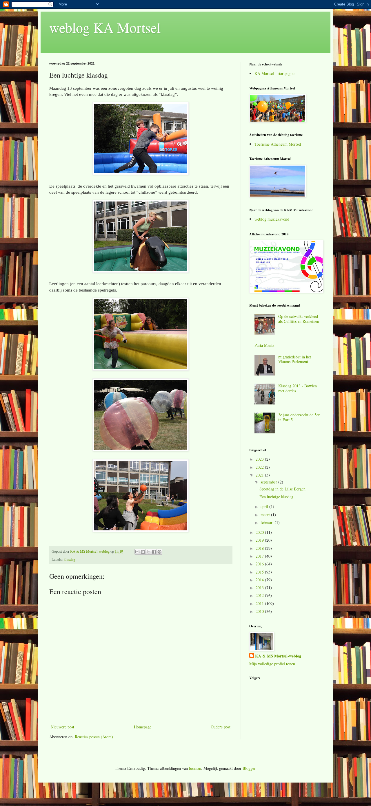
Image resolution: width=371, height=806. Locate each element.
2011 (260, 603)
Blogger (249, 768)
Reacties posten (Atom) (94, 736)
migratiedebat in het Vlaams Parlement (294, 359)
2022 (260, 467)
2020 (260, 532)
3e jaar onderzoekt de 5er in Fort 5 (299, 417)
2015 (260, 572)
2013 (260, 587)
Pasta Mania (264, 345)
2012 (260, 595)
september (269, 482)
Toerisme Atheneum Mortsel (277, 144)
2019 (260, 540)
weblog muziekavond (271, 219)
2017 (260, 556)
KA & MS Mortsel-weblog (278, 656)
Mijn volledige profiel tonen (272, 663)
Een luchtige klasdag (276, 496)
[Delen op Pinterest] (159, 552)
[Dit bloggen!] (143, 552)
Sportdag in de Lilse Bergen (282, 489)
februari (268, 522)
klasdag (69, 559)
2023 (260, 459)
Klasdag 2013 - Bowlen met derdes (297, 388)
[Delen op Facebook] (154, 552)
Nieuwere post (62, 727)
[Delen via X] (148, 552)
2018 (260, 548)
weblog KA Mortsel (105, 27)
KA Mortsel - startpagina (274, 73)
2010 (260, 611)
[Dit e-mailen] (137, 552)
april (265, 506)
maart (266, 514)
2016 (260, 564)
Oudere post (220, 727)
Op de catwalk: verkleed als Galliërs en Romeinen (298, 319)
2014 (260, 579)
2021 (260, 475)
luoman (195, 768)
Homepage (142, 727)
